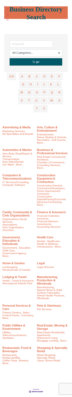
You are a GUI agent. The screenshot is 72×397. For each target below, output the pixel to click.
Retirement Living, (47, 338)
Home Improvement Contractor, (48, 192)
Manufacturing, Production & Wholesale (47, 280)
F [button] (59, 76)
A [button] (22, 76)
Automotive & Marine (17, 149)
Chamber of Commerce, (51, 162)
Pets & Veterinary (49, 305)
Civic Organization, (13, 227)
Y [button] (37, 108)
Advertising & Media (16, 127)
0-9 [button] (11, 76)
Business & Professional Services (52, 151)
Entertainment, (45, 134)
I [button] (37, 84)
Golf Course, (59, 140)
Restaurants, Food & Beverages (16, 349)
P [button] (44, 92)
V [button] (44, 100)
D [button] (44, 76)
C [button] (37, 76)
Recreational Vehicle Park (17, 283)
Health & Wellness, (48, 244)
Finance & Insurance (51, 212)
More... (41, 142)
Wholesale (43, 298)
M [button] (21, 92)
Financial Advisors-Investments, (48, 222)
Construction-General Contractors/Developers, (51, 187)
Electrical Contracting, (49, 202)
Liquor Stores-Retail (48, 360)
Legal (41, 263)
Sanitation (8, 338)
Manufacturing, (45, 287)
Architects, (43, 159)
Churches (8, 230)
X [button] (59, 100)
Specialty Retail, (46, 357)
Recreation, (43, 140)
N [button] (29, 92)
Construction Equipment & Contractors (46, 178)
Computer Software (13, 185)
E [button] (52, 76)
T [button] (29, 100)
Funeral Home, (11, 315)
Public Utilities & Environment (13, 327)
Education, (25, 247)
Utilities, (6, 332)
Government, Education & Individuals (11, 241)
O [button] (37, 92)
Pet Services (44, 309)
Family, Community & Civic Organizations (17, 214)
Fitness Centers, (12, 312)
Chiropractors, (45, 246)
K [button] (51, 84)
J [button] (44, 84)
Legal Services (45, 267)
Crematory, (27, 315)
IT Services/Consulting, (15, 182)
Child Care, (9, 250)
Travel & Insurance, (23, 280)
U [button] (36, 100)
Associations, (10, 224)
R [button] (59, 92)
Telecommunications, (14, 335)
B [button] (29, 76)
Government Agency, (14, 253)
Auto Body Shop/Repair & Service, (17, 155)
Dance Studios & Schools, (52, 137)
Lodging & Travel (14, 277)
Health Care (45, 237)
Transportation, (11, 159)
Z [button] (44, 108)
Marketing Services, (13, 131)
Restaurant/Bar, (11, 357)
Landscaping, (10, 267)
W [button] (51, 100)
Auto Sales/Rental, (13, 161)
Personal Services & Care (16, 307)
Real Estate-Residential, (51, 332)
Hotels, (6, 280)
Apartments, (44, 335)
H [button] (31, 84)
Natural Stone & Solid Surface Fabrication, (49, 291)
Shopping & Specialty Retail (52, 349)
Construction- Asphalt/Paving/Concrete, (51, 198)
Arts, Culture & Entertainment (47, 129)
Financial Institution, (48, 215)
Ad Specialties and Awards (17, 134)
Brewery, (24, 360)
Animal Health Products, (51, 295)
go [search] (37, 61)
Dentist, (41, 241)
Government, (10, 247)
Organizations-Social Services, (14, 220)
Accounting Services (49, 226)
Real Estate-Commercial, (51, 157)
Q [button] (52, 92)
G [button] (23, 84)
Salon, (26, 312)
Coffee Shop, (10, 360)
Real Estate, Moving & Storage (52, 327)
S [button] (22, 100)
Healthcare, (53, 241)
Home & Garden (13, 263)
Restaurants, (9, 355)
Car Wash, (8, 164)
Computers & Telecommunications (17, 177)
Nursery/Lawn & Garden (16, 269)
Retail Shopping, (46, 355)
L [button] (58, 84)
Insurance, (43, 218)
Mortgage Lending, (48, 340)
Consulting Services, (49, 165)
